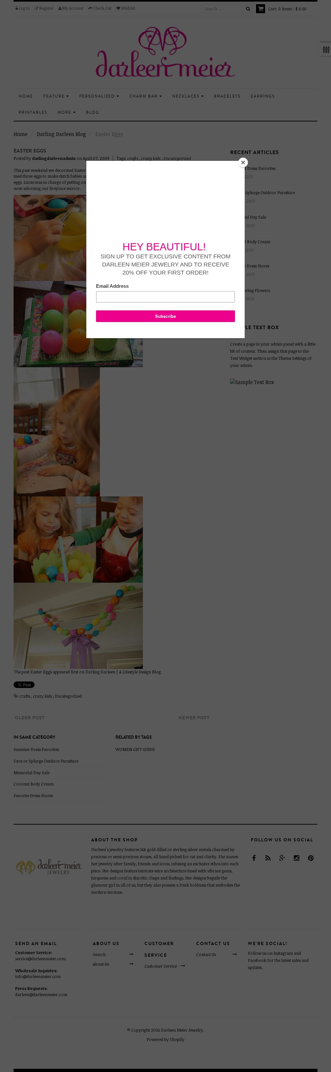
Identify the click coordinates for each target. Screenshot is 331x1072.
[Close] (243, 162)
